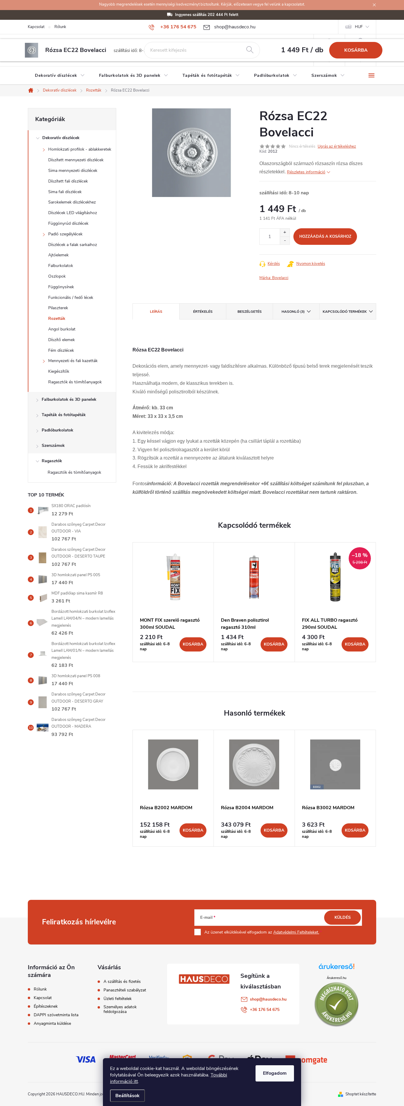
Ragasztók (52, 461)
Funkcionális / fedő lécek (70, 297)
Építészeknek (46, 1006)
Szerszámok (53, 445)
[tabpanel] (173, 602)
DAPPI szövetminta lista (56, 1015)
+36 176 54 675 (264, 1009)
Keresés (250, 50)
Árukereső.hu (336, 978)
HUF (359, 27)
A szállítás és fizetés (122, 981)
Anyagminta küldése (52, 1023)
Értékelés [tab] (203, 311)
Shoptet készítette (360, 1094)
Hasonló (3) (293, 311)
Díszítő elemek (61, 340)
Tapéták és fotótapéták (64, 415)
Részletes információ (306, 172)
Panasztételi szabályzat (125, 990)
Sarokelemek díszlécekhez (72, 202)
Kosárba (356, 50)
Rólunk (60, 27)
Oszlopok (57, 276)
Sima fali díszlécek (65, 192)
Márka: (273, 278)
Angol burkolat (61, 329)
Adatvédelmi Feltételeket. (296, 932)
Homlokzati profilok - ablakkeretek (79, 149)
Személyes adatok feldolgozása (120, 1009)
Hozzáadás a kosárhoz (325, 236)
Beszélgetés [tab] (249, 311)
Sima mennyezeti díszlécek (72, 170)
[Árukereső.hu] (336, 968)
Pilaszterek (58, 308)
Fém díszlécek (61, 350)
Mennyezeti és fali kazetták (73, 361)
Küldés (342, 917)
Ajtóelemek (58, 255)
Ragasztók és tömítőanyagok (75, 382)
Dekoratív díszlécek (61, 138)
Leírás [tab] (156, 311)
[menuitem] (60, 75)
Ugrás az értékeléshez (337, 146)
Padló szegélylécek (65, 234)
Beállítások (127, 1095)
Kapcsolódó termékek (345, 311)
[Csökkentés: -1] (285, 241)
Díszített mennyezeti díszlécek (76, 160)
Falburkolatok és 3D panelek (69, 399)
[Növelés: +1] (285, 233)
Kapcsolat (36, 27)
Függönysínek (61, 287)
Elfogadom (275, 1073)
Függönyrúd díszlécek (68, 223)
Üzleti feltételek (118, 998)
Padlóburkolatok (57, 430)
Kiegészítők (58, 371)
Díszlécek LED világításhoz (72, 213)
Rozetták (56, 318)
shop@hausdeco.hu (268, 999)
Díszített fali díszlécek (68, 181)
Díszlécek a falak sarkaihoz (72, 244)
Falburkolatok (60, 265)
